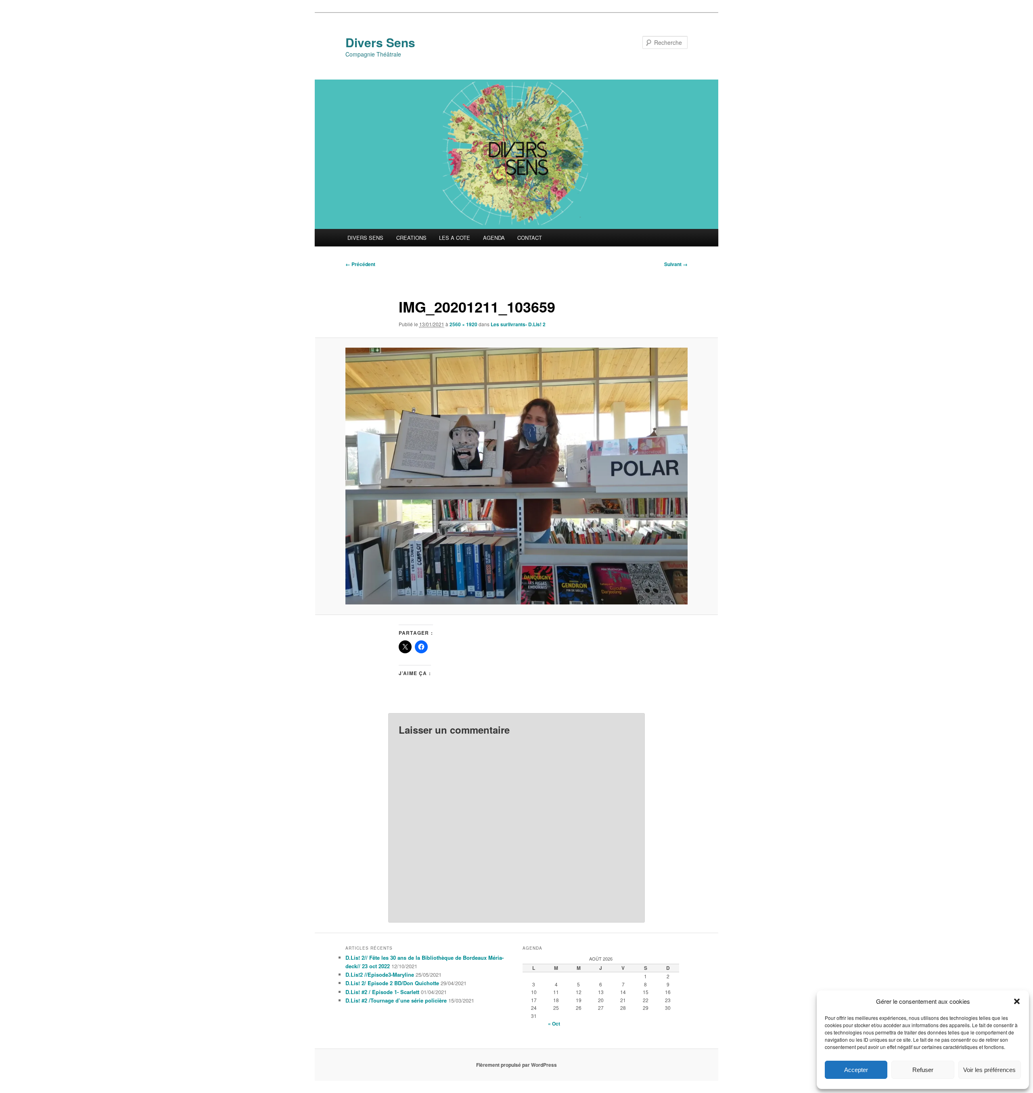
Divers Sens (380, 42)
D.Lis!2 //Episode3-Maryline (379, 974)
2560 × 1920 (463, 324)
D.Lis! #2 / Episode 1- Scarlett (382, 992)
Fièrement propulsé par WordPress (516, 1064)
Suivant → (676, 264)
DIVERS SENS (365, 237)
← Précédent (360, 264)
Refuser (922, 1069)
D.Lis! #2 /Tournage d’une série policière (396, 1000)
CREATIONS (411, 237)
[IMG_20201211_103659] (516, 476)
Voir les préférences (989, 1069)
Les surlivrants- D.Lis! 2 (518, 324)
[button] (1017, 1001)
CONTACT (529, 237)
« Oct (554, 1023)
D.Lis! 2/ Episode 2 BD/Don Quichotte (392, 983)
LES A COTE (454, 237)
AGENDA (494, 237)
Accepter (856, 1069)
